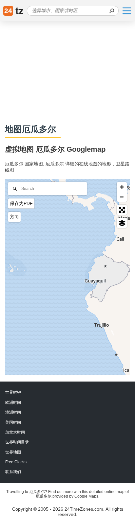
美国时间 (13, 422)
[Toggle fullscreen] (122, 210)
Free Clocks (16, 462)
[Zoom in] (122, 187)
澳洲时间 (13, 412)
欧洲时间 (13, 402)
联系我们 (13, 471)
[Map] (67, 277)
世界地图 (13, 452)
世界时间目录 (17, 442)
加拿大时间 (15, 432)
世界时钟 (13, 392)
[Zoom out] (122, 197)
